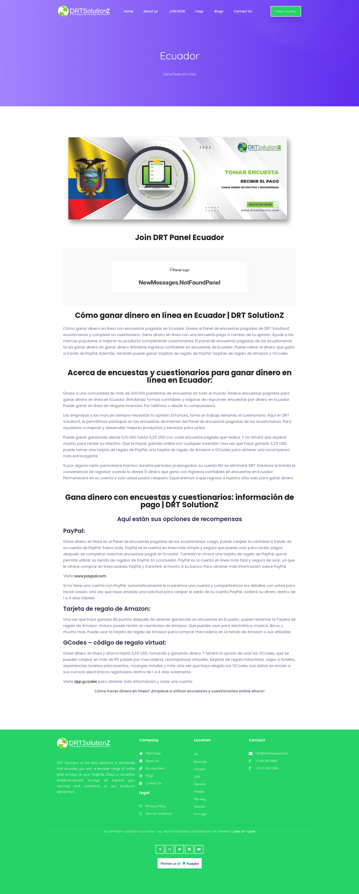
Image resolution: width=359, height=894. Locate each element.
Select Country (286, 11)
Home (129, 11)
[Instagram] (169, 849)
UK (196, 754)
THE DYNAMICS (221, 831)
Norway (199, 799)
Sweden (199, 806)
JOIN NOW (177, 11)
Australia (200, 762)
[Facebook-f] (160, 849)
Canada (199, 769)
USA (197, 777)
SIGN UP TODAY (244, 831)
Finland (199, 791)
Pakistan (200, 784)
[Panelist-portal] (179, 277)
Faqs (200, 11)
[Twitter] (179, 849)
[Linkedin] (189, 849)
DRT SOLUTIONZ (143, 831)
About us (151, 11)
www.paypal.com (90, 576)
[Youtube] (199, 849)
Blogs (219, 11)
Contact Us (244, 11)
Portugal (200, 814)
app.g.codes (85, 681)
